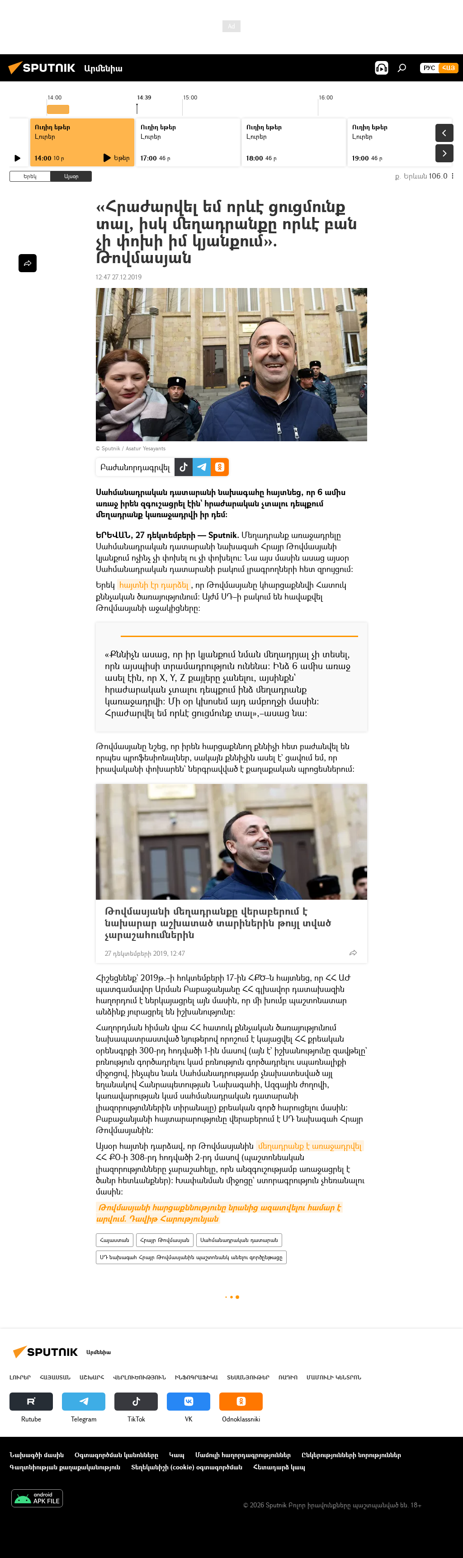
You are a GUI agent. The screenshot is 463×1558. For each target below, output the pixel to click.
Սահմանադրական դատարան (239, 1240)
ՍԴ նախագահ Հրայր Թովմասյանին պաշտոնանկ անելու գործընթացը (191, 1257)
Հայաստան (114, 1240)
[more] (353, 953)
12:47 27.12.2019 (119, 277)
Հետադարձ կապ (279, 1467)
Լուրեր (45, 136)
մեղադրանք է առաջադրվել (310, 1145)
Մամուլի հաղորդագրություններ (243, 1454)
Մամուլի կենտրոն (334, 1377)
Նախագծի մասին (36, 1454)
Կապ (176, 1454)
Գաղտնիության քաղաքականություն (64, 1467)
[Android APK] (37, 1499)
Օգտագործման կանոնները (116, 1454)
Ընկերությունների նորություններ (351, 1454)
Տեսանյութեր (248, 1377)
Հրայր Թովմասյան (164, 1240)
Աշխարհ (92, 1377)
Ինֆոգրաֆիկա (196, 1377)
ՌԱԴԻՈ (288, 1377)
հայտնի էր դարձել (154, 584)
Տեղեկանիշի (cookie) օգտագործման (186, 1467)
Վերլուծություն (139, 1377)
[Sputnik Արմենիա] (44, 75)
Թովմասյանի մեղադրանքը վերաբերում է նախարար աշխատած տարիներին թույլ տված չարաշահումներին (218, 922)
